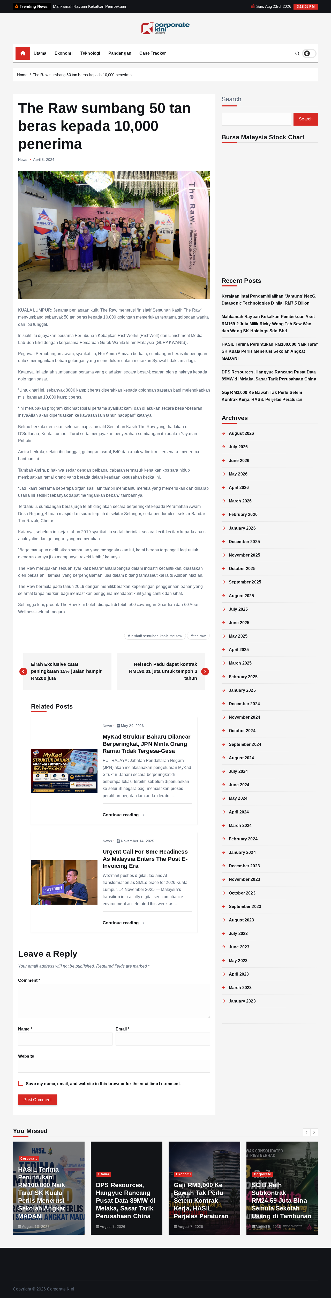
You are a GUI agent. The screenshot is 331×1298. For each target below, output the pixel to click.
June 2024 (239, 785)
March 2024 (240, 825)
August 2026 (241, 433)
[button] (307, 1132)
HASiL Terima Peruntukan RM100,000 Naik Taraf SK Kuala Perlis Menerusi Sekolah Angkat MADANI (270, 351)
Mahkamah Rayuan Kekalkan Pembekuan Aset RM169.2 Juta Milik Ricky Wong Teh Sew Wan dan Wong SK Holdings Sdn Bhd (268, 323)
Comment (29, 980)
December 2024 (244, 704)
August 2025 (241, 596)
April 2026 (239, 487)
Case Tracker (152, 53)
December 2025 (244, 541)
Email (122, 1029)
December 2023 (244, 866)
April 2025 (239, 649)
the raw (199, 636)
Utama (40, 53)
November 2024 (244, 717)
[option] (49, 1188)
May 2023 (238, 960)
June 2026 (239, 460)
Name (25, 1029)
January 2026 (242, 528)
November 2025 (244, 555)
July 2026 (238, 447)
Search (232, 99)
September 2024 (245, 744)
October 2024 (242, 731)
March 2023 (240, 987)
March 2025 (240, 663)
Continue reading (121, 814)
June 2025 (239, 623)
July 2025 (238, 609)
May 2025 (238, 636)
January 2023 (242, 1001)
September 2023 (245, 906)
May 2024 (238, 798)
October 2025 (242, 568)
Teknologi (90, 53)
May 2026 (238, 474)
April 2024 (239, 812)
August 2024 (241, 758)
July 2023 (238, 933)
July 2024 (238, 771)
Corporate (29, 1158)
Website (26, 1056)
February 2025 (243, 677)
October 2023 (242, 893)
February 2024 (243, 839)
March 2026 (240, 501)
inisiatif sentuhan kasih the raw (156, 636)
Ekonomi (63, 53)
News (22, 159)
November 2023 (244, 879)
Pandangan (119, 53)
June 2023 (239, 947)
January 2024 (242, 852)
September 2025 (245, 582)
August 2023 (241, 920)
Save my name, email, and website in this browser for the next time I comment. (103, 1083)
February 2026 (243, 514)
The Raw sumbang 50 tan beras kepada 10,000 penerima (82, 75)
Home (22, 75)
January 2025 (242, 690)
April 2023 (239, 974)
